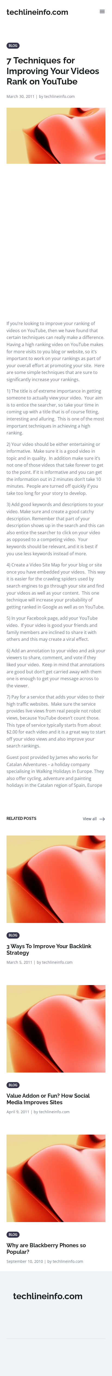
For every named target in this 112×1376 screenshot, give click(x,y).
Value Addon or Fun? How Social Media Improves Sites (48, 1099)
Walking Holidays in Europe (64, 771)
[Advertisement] (56, 261)
